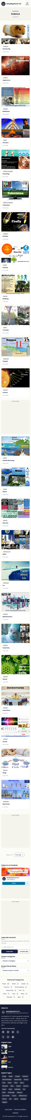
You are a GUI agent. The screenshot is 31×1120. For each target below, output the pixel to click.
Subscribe (9, 951)
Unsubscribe (24, 951)
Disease (19, 1086)
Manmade (5, 1086)
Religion (4, 1102)
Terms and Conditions (20, 1109)
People (4, 1076)
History (4, 1099)
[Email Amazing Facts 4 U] (13, 1037)
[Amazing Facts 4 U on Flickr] (8, 1037)
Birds (3, 1092)
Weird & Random (6, 1079)
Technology (11, 1092)
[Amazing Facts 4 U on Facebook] (3, 1032)
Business (19, 1092)
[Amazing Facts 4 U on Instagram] (8, 1032)
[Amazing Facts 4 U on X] (18, 1032)
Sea (24, 1089)
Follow (14, 883)
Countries (25, 1076)
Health (10, 1076)
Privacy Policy (8, 1109)
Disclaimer (15, 1112)
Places (9, 1082)
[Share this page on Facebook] (27, 883)
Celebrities (17, 1089)
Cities (15, 1082)
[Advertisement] (15, 418)
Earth (10, 1089)
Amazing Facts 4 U (13, 878)
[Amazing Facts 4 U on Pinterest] (13, 1032)
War (10, 1099)
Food (3, 1082)
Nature (4, 1089)
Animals (17, 1076)
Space (12, 1086)
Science (26, 1079)
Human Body (17, 1079)
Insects (14, 1095)
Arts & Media (5, 1095)
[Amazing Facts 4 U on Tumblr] (3, 1037)
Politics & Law (23, 1095)
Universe (25, 1086)
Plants (22, 1082)
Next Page (19, 855)
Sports (16, 1099)
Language (23, 1099)
